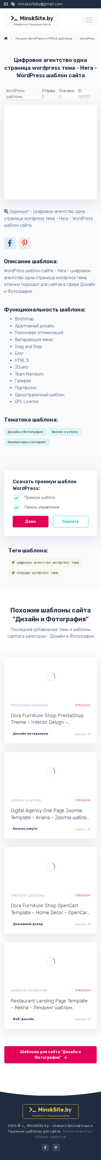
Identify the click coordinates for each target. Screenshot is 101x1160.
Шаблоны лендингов (29, 990)
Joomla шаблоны (26, 800)
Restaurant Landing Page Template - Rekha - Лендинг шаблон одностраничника (49, 1004)
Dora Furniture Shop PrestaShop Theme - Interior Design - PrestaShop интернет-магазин (47, 719)
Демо (30, 521)
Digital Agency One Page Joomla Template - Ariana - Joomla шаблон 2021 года (50, 814)
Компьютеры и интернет (27, 442)
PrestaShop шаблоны (29, 705)
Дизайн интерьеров (30, 733)
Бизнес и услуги (65, 432)
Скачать (70, 521)
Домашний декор (28, 924)
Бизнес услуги (25, 828)
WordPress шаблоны (15, 94)
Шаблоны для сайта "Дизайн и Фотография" (50, 1055)
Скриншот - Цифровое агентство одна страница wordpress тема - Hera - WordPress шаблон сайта (48, 218)
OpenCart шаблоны (27, 895)
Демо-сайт (32, 676)
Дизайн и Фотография (25, 432)
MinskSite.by (33, 20)
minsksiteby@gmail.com (40, 4)
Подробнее (69, 676)
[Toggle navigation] (89, 20)
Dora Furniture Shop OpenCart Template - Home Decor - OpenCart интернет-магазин (50, 909)
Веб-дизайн (23, 1019)
